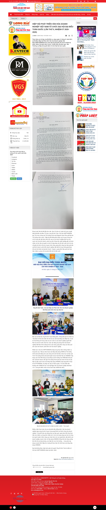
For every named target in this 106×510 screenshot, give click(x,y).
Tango (13, 176)
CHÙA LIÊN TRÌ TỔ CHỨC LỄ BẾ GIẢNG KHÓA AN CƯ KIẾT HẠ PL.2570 (86, 133)
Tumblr (13, 171)
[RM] (19, 67)
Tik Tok (13, 161)
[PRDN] (86, 66)
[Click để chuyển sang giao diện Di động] (14, 507)
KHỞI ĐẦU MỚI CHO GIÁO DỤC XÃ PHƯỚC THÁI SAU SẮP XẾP (91, 143)
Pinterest (14, 163)
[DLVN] (86, 81)
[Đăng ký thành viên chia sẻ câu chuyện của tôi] (66, 7)
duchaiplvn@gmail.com (35, 1)
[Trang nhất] (11, 14)
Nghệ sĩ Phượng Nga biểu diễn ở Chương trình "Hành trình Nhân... (85, 40)
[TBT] (19, 44)
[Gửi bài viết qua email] (66, 35)
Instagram (14, 159)
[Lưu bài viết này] (72, 35)
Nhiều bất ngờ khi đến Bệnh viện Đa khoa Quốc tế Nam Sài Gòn (90, 52)
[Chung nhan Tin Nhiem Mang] (40, 494)
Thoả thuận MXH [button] (18, 14)
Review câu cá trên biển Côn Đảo (89, 57)
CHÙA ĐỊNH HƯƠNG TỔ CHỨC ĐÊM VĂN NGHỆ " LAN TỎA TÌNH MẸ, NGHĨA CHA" (86, 127)
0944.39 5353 (22, 1)
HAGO (13, 169)
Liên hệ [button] (42, 14)
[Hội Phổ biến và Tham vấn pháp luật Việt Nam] (86, 109)
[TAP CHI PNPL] (86, 115)
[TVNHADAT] (19, 109)
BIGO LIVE (14, 174)
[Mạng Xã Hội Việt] (21, 7)
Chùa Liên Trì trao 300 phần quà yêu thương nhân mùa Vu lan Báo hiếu (90, 138)
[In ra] (69, 35)
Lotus (13, 165)
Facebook (14, 157)
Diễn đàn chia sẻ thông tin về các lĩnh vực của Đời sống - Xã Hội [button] (68, 14)
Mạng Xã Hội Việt (50, 493)
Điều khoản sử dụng (61, 493)
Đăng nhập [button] (35, 14)
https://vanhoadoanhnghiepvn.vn (66, 459)
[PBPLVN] (19, 29)
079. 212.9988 (14, 1)
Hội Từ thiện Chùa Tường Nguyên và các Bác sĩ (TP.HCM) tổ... (90, 46)
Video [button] (47, 14)
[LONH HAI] (19, 23)
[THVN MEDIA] (86, 98)
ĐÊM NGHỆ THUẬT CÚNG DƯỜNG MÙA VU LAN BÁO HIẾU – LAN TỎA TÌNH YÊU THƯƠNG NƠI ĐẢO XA (86, 150)
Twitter (13, 167)
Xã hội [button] (88, 14)
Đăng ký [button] (27, 14)
